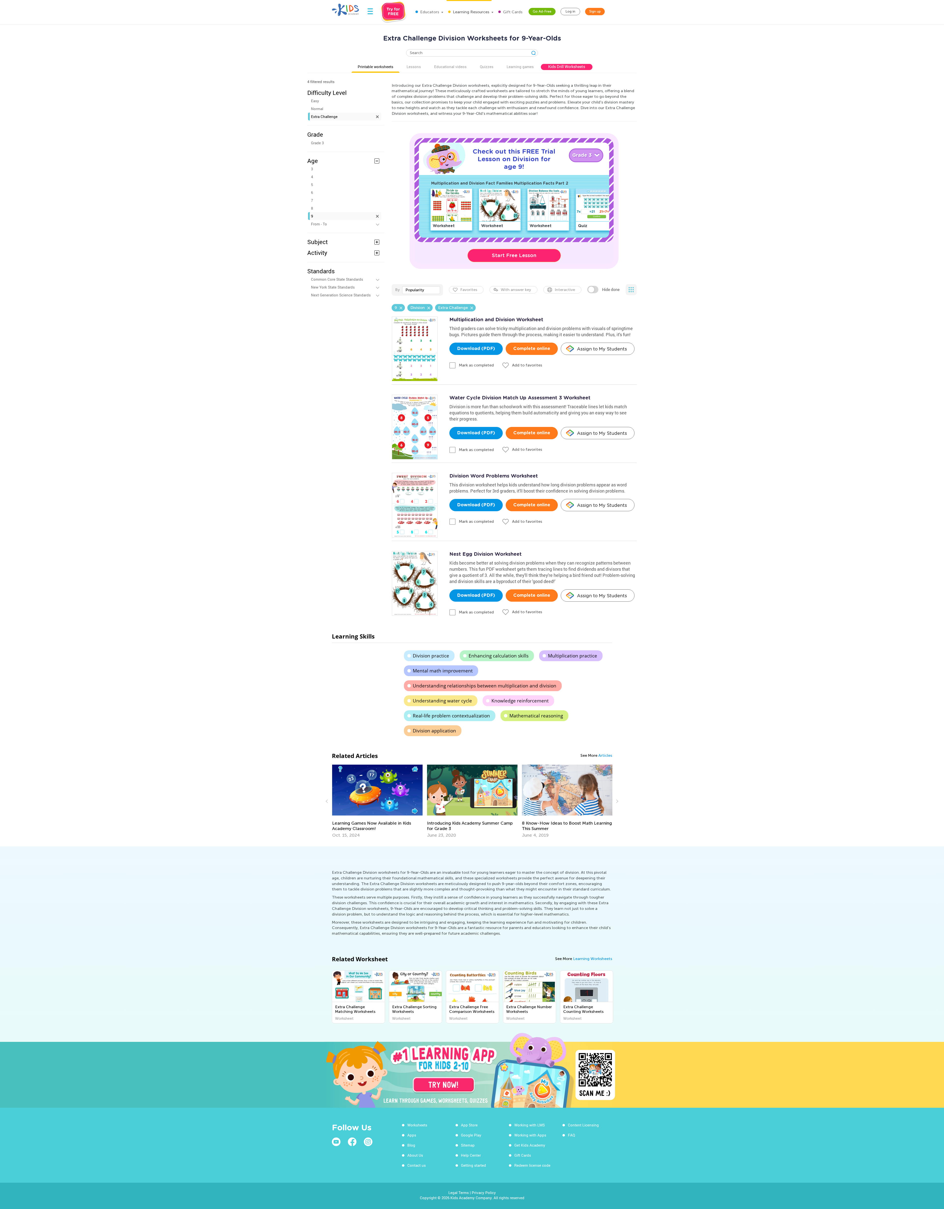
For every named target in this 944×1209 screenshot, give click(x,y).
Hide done (611, 289)
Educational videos (450, 66)
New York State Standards (333, 287)
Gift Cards (512, 12)
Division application (434, 731)
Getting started (473, 1165)
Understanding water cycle (442, 701)
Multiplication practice (572, 656)
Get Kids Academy (529, 1145)
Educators (429, 12)
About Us (415, 1155)
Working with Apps (530, 1135)
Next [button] (616, 801)
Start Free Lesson (514, 255)
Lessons (414, 66)
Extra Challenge (324, 116)
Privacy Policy (484, 1192)
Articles (605, 755)
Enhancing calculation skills (499, 656)
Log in (570, 11)
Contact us (416, 1165)
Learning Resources (470, 12)
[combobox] (421, 290)
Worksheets (417, 1124)
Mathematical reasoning (536, 716)
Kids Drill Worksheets (566, 66)
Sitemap (468, 1145)
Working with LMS (529, 1124)
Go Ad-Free (542, 11)
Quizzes (486, 66)
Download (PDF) (476, 349)
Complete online (531, 349)
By (397, 289)
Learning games (520, 66)
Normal (317, 108)
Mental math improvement (443, 671)
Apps (411, 1135)
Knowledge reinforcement (520, 701)
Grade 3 (317, 142)
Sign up (595, 11)
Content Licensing (583, 1124)
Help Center (471, 1155)
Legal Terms (458, 1192)
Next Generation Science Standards (341, 294)
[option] (377, 801)
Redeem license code (532, 1165)
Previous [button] (327, 801)
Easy (315, 100)
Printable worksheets (375, 66)
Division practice (431, 656)
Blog (411, 1145)
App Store (469, 1124)
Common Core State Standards (337, 279)
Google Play (471, 1135)
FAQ (571, 1135)
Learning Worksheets (592, 958)
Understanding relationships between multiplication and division (484, 686)
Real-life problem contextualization (451, 716)
